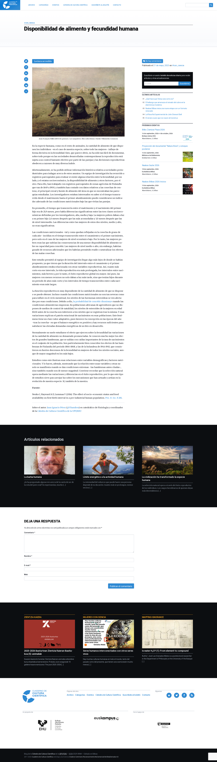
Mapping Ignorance (153, 617)
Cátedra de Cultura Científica (108, 695)
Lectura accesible (43, 61)
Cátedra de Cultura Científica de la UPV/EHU (59, 411)
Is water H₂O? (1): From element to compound (165, 650)
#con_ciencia (29, 23)
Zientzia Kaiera (32, 617)
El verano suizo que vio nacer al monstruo (162, 118)
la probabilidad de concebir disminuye (92, 301)
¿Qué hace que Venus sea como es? (160, 99)
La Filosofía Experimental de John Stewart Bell (164, 114)
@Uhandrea (73, 407)
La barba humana (33, 477)
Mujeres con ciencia (94, 617)
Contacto (146, 695)
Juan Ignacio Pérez (56, 407)
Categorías (80, 695)
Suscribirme (184, 84)
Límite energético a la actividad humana (103, 477)
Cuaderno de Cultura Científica (42, 757)
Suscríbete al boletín (131, 695)
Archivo (70, 695)
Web (26, 575)
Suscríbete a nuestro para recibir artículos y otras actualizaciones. (167, 76)
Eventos (90, 695)
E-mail (27, 565)
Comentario (29, 533)
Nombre (28, 556)
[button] (26, 61)
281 (113, 398)
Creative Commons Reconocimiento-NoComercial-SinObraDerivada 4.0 (93, 757)
